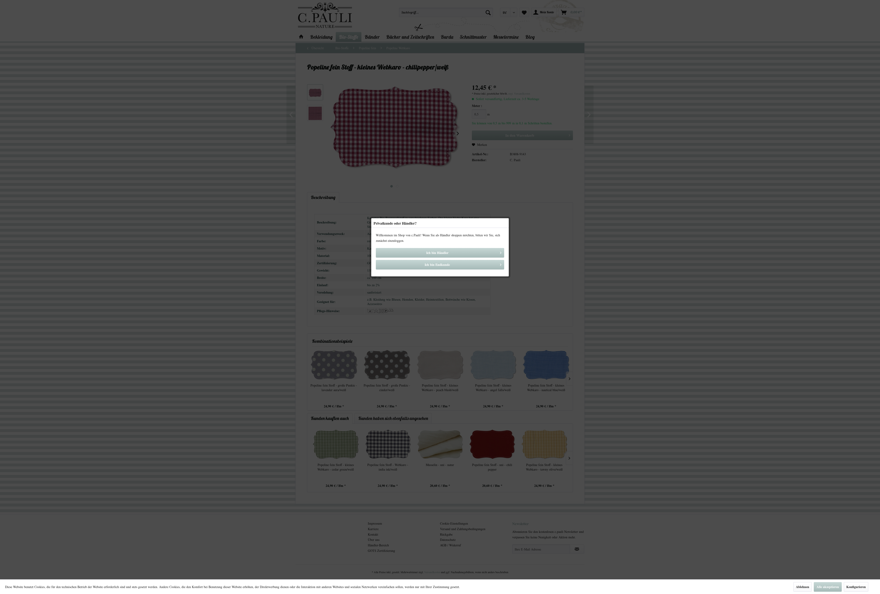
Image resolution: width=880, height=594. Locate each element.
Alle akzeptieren (828, 586)
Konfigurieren (856, 586)
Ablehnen (802, 586)
